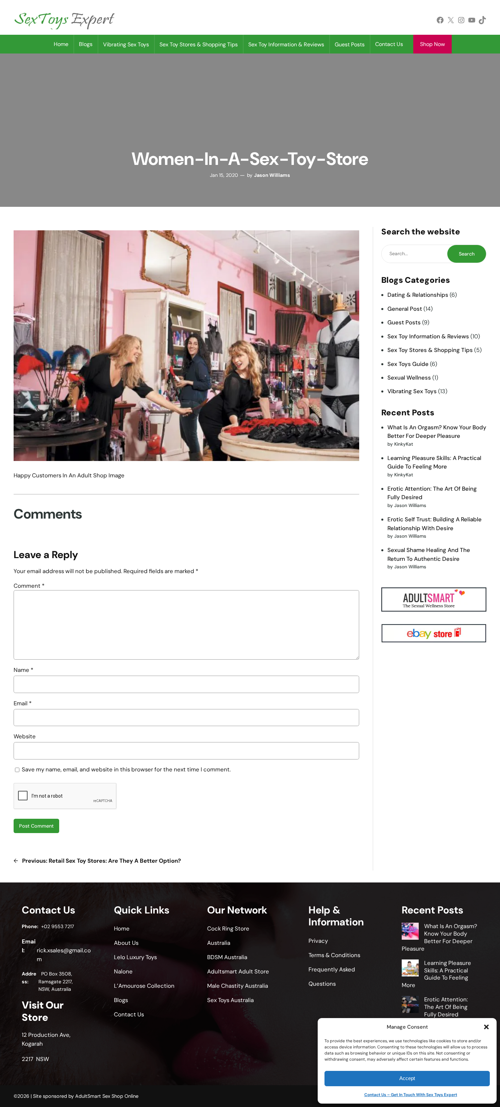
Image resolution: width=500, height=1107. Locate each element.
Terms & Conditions (334, 955)
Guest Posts (404, 322)
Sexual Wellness (409, 377)
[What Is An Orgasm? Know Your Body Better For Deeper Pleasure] (410, 932)
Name (23, 670)
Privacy (318, 940)
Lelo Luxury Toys (135, 957)
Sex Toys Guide (408, 364)
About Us (126, 943)
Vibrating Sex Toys (412, 391)
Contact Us (389, 44)
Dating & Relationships (417, 294)
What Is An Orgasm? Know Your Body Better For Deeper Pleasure (440, 937)
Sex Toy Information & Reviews (428, 336)
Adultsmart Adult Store (238, 971)
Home (61, 44)
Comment (29, 585)
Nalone (123, 971)
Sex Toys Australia (230, 1000)
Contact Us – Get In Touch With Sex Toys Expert (410, 1094)
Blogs (86, 44)
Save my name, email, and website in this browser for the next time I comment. (126, 769)
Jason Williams (272, 175)
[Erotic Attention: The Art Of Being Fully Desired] (410, 1005)
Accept (407, 1078)
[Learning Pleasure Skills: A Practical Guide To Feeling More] (410, 969)
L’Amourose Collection (144, 985)
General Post (404, 308)
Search (466, 254)
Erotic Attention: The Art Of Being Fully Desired (446, 1007)
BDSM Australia (227, 957)
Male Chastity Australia (237, 985)
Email (23, 703)
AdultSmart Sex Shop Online (106, 1096)
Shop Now (432, 44)
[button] (486, 1027)
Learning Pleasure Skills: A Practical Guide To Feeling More (436, 974)
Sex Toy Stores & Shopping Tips (430, 350)
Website (25, 736)
